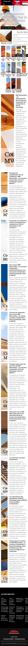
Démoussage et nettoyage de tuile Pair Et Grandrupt (4, 609)
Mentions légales (22, 643)
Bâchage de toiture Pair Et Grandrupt (20, 600)
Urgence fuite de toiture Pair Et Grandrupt (4, 618)
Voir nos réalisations (8, 28)
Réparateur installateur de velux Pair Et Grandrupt (12, 618)
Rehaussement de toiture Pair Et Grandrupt (20, 617)
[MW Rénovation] (14, 632)
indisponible (7, 6)
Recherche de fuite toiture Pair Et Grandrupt (12, 610)
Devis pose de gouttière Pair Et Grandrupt (12, 601)
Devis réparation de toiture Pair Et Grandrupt (4, 601)
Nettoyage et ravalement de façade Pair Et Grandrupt (20, 609)
